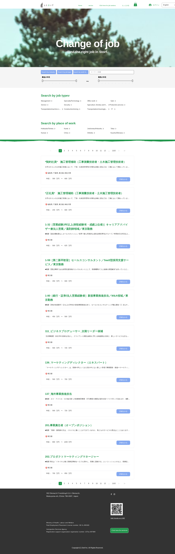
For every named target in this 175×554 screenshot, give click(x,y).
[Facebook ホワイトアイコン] (111, 494)
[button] (135, 4)
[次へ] (119, 151)
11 (101, 151)
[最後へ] (124, 151)
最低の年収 (46, 77)
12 (105, 151)
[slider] (42, 81)
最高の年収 (102, 77)
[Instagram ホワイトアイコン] (114, 494)
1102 (114, 151)
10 (97, 151)
